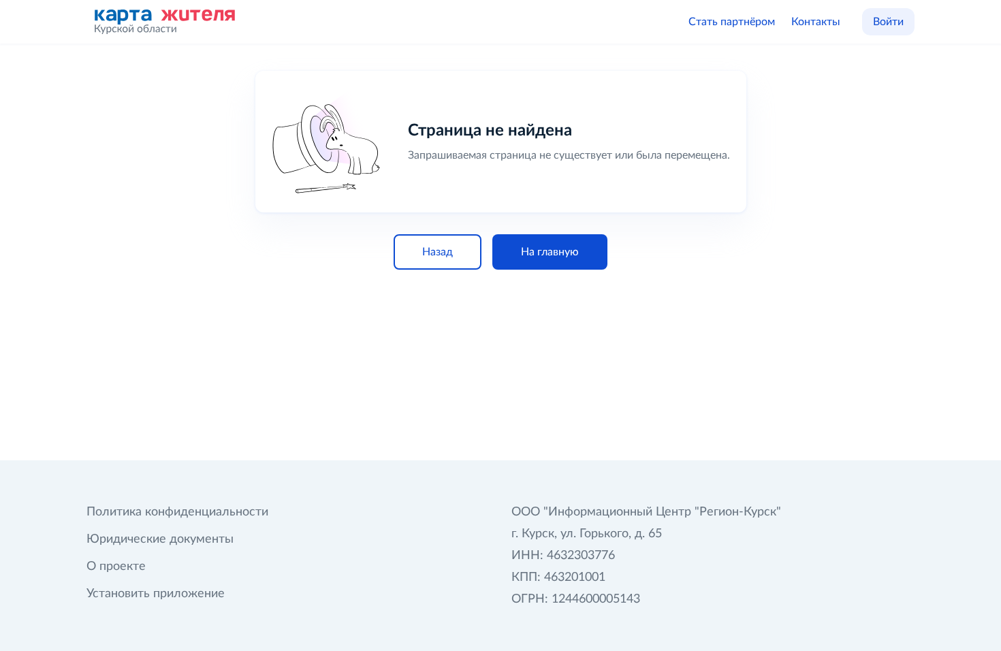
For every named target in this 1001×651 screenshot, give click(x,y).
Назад (437, 252)
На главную (550, 252)
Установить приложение (155, 594)
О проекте (116, 566)
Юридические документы (160, 539)
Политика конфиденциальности (177, 512)
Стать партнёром (731, 21)
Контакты (815, 21)
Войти (888, 21)
